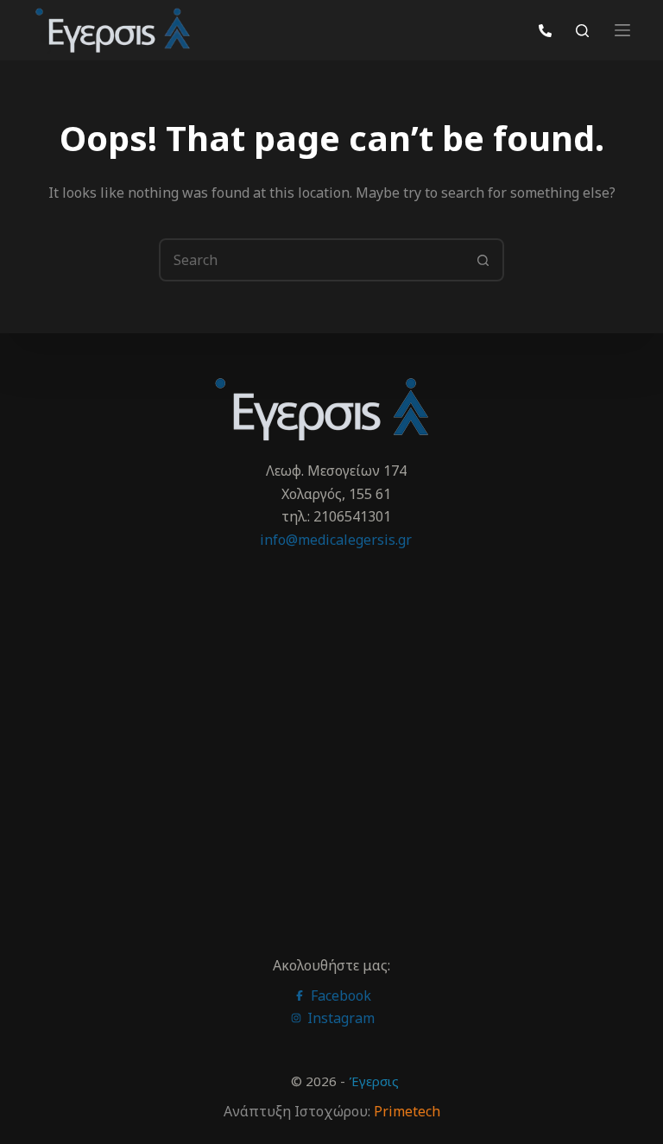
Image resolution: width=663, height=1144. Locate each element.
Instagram (339, 1017)
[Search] (582, 30)
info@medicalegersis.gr (336, 539)
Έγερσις (374, 1081)
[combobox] (312, 259)
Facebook (339, 995)
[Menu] (622, 30)
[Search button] (482, 260)
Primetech (407, 1111)
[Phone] (545, 30)
